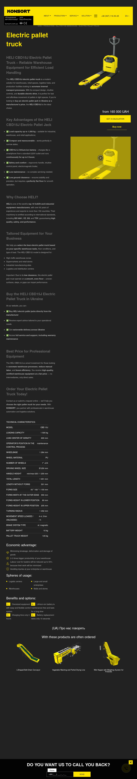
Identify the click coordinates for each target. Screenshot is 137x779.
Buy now (116, 126)
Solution (86, 16)
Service (73, 16)
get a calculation (115, 119)
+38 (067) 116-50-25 (110, 16)
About (46, 16)
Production (59, 16)
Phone (52, 770)
